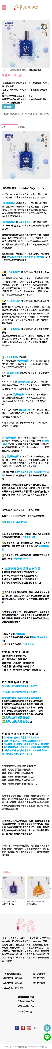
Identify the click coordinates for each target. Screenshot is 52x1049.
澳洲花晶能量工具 (31, 114)
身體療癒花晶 (44, 114)
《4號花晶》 (28, 300)
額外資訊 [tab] (21, 127)
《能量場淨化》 (25, 222)
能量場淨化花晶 (8, 904)
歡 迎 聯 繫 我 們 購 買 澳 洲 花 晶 (22, 568)
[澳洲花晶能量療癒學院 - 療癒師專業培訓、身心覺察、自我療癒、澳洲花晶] (26, 7)
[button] (4, 7)
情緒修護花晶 (32, 904)
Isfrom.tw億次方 (41, 1047)
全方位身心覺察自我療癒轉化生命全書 (21, 737)
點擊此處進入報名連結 (17, 721)
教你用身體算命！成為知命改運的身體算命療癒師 (26, 747)
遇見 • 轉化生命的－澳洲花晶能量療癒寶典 (23, 740)
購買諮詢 (8, 106)
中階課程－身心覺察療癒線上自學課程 (19, 691)
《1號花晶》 (38, 360)
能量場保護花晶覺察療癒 (15, 521)
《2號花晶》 (28, 271)
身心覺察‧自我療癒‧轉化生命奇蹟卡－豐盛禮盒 (26, 743)
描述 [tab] (3, 127)
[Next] (50, 893)
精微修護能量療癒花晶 (18, 70)
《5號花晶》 (28, 329)
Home (4, 70)
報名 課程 (47, 1028)
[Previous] (1, 893)
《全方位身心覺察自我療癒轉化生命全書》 (25, 256)
